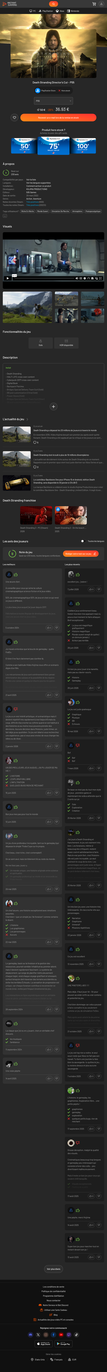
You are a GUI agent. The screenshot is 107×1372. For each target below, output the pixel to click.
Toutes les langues (96, 541)
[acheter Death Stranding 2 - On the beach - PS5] (71, 515)
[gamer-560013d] (9, 709)
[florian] (71, 1045)
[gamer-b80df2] (71, 662)
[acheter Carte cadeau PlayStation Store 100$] (82, 146)
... (5, 216)
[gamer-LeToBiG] (71, 745)
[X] (38, 1335)
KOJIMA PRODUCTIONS (36, 189)
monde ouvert (42, 211)
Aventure (37, 198)
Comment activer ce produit (38, 186)
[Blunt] (71, 1239)
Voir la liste (31, 179)
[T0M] (9, 903)
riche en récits (27, 211)
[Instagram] (46, 1335)
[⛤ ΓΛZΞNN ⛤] (9, 760)
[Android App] (63, 1343)
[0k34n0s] (71, 1090)
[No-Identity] (9, 1063)
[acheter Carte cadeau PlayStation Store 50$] (24, 146)
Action (29, 198)
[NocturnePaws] (71, 1143)
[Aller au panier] (94, 3)
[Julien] (71, 899)
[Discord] (30, 1335)
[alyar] (9, 807)
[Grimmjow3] (71, 574)
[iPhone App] (44, 1343)
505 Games (31, 192)
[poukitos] (9, 956)
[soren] (71, 832)
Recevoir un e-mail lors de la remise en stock (58, 117)
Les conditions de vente (53, 1286)
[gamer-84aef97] (9, 641)
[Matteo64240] (71, 1210)
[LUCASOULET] (71, 978)
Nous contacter (53, 1300)
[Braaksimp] (71, 702)
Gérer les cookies (53, 1354)
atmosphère (77, 211)
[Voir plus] (32, 601)
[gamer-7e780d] (9, 574)
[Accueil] (10, 4)
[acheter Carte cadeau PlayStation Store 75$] (53, 146)
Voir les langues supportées (38, 182)
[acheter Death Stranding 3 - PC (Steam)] (36, 515)
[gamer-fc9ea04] (71, 603)
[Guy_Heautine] (9, 836)
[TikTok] (76, 1335)
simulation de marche (60, 211)
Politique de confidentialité (54, 1291)
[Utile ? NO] (56, 627)
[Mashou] (9, 1023)
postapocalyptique (93, 211)
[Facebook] (53, 1335)
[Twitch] (69, 1335)
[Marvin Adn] (71, 782)
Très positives (32, 202)
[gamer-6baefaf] (71, 949)
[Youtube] (61, 1335)
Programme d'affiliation (53, 1296)
